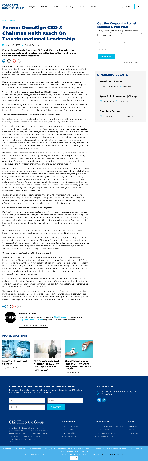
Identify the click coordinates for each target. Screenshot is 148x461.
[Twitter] (99, 400)
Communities (102, 421)
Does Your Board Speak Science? (15, 362)
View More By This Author (33, 325)
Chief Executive (61, 317)
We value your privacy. (132, 62)
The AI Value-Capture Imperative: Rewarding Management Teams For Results (78, 365)
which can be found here (112, 454)
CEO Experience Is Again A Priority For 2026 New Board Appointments (47, 364)
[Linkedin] (104, 400)
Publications (68, 421)
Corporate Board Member (31, 320)
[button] (4, 61)
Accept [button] (74, 458)
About (131, 421)
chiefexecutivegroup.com (21, 442)
